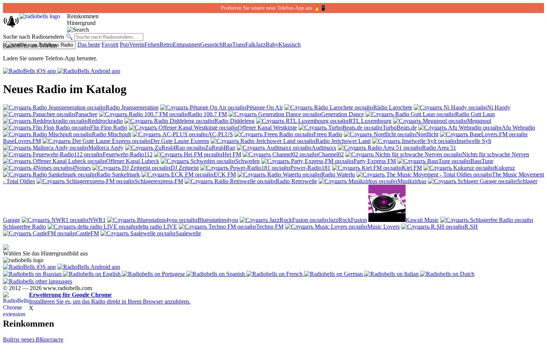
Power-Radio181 (310, 168)
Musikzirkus (411, 181)
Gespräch (211, 44)
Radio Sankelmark (118, 174)
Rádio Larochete (392, 107)
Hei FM (232, 154)
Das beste (88, 44)
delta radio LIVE (157, 226)
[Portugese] (154, 273)
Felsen (152, 44)
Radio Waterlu (338, 174)
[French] (275, 273)
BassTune (481, 161)
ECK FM (225, 174)
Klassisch (289, 44)
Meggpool (479, 121)
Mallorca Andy (106, 147)
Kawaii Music (422, 220)
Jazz (261, 44)
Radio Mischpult (111, 134)
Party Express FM (375, 161)
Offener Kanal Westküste (267, 127)
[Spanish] (216, 273)
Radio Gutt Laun (475, 114)
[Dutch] (447, 273)
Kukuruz (504, 168)
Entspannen (186, 44)
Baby (272, 44)
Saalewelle (188, 233)
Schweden (247, 161)
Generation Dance (342, 114)
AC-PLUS (220, 134)
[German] (334, 273)
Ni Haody (499, 107)
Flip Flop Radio (108, 127)
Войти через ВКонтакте (33, 339)
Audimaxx (323, 147)
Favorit (110, 44)
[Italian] (392, 273)
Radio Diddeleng (234, 121)
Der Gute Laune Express (180, 141)
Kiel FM (412, 168)
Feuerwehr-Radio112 (128, 154)
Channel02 (331, 154)
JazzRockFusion (347, 220)
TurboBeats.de (400, 127)
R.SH (471, 226)
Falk (250, 44)
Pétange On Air (264, 107)
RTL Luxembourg (370, 121)
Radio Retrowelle (296, 181)
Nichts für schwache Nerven (495, 154)
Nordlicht (427, 134)
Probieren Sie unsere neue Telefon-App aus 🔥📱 (273, 8)
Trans (238, 44)
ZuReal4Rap (220, 147)
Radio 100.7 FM (207, 114)
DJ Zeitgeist (184, 168)
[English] (92, 273)
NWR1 (97, 220)
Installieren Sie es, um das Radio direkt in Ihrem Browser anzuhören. (110, 298)
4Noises (81, 168)
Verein (136, 44)
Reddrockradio (105, 121)
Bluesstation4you (218, 220)
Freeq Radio (327, 134)
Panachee (86, 114)
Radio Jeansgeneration (132, 107)
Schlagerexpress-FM (159, 181)
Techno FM (270, 226)
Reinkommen (83, 16)
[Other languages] (37, 280)
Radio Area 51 (439, 147)
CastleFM (87, 233)
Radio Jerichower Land (343, 141)
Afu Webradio (518, 127)
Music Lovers (383, 226)
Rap (227, 44)
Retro (166, 44)
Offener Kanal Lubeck (132, 161)
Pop (124, 44)
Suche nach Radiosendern (33, 37)
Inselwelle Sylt (474, 141)
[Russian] (33, 273)
